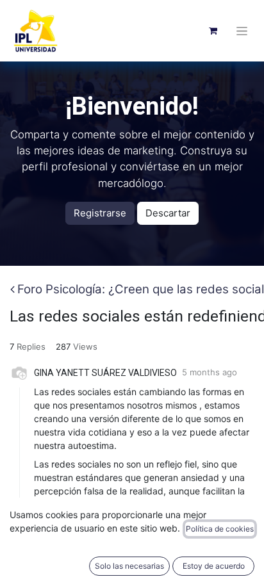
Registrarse (100, 213)
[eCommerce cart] (212, 30)
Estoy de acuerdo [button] (214, 566)
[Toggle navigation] (241, 31)
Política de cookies (220, 528)
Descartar (167, 213)
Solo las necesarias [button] (129, 566)
